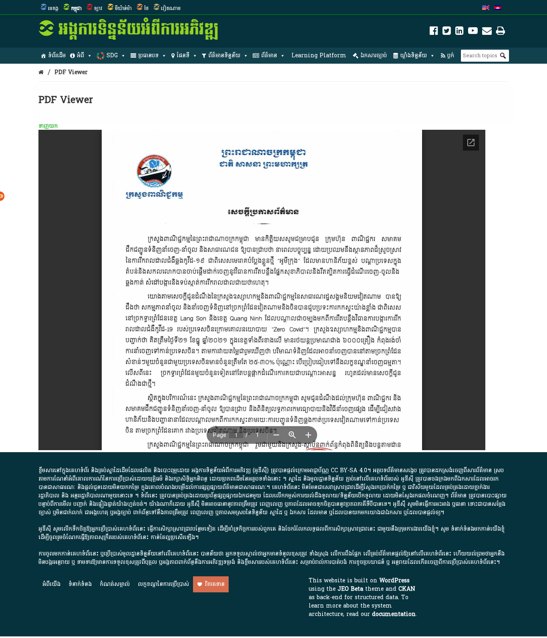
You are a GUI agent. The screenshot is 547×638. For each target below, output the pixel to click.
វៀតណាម (171, 8)
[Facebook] (434, 32)
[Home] (41, 72)
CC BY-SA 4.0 (349, 470)
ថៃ (146, 8)
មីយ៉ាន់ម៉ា (123, 8)
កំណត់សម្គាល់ (115, 584)
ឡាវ (98, 8)
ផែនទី (183, 55)
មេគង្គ (53, 8)
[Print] (500, 32)
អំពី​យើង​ (51, 584)
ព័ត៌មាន (269, 55)
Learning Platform (319, 55)
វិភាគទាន (215, 584)
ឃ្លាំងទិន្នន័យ (413, 55)
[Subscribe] (487, 32)
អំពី (80, 55)
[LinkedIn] (459, 32)
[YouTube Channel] (473, 32)
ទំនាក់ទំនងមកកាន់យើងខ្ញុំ (478, 529)
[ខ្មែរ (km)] (497, 8)
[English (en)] (485, 8)
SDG (112, 55)
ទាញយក (48, 126)
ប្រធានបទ (148, 55)
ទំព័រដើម (57, 55)
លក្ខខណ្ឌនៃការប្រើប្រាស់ (163, 584)
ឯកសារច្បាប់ (373, 55)
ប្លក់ (450, 55)
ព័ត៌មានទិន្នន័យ (224, 55)
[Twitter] (446, 32)
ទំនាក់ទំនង (80, 584)
